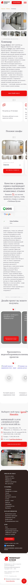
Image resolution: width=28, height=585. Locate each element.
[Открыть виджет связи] (24, 581)
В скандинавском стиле (11, 521)
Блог (6, 527)
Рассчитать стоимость (12, 170)
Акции (7, 493)
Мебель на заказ (9, 478)
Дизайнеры (8, 504)
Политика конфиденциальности (12, 567)
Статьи (7, 498)
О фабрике (8, 489)
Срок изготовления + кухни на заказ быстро (13, 548)
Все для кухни (9, 483)
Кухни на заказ (9, 476)
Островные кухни (10, 517)
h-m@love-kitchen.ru (15, 439)
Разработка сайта (13, 576)
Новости (7, 502)
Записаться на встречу (14, 444)
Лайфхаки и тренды (10, 532)
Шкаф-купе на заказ (8, 162)
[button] (24, 21)
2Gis (11, 223)
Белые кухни (8, 519)
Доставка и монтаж (10, 497)
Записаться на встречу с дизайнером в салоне (11, 339)
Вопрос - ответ (9, 500)
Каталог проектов (10, 511)
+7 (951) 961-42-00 (14, 436)
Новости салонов (10, 534)
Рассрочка (8, 495)
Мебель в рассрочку (10, 481)
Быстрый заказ (14, 93)
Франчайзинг (16, 2)
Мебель (8, 8)
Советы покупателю (11, 529)
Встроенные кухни (10, 513)
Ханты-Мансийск (10, 581)
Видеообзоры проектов (11, 530)
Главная (3, 8)
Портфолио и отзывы (11, 491)
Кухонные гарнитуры (11, 515)
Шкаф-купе (8, 480)
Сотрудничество (9, 506)
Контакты (8, 508)
